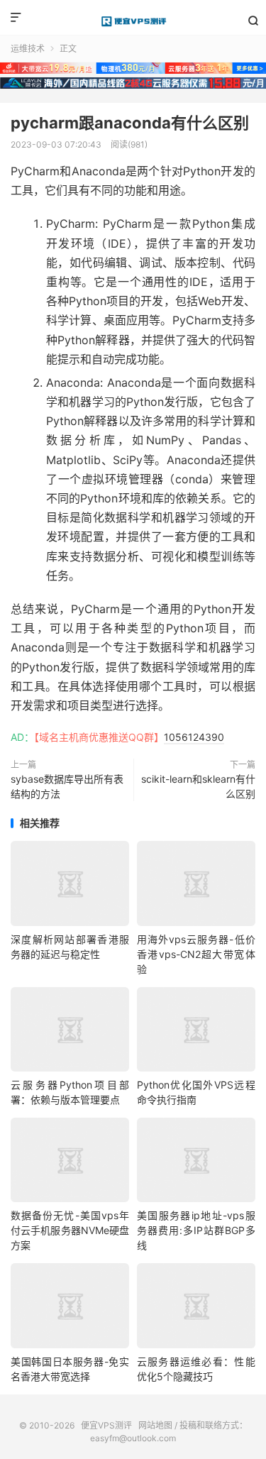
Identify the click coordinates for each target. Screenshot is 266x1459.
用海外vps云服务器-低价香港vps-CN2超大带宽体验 (196, 954)
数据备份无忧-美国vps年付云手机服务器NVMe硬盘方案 (70, 1230)
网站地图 (155, 1425)
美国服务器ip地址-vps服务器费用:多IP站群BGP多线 (196, 1230)
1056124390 (194, 737)
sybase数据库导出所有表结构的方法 (67, 786)
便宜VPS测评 (133, 21)
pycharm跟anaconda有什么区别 (130, 123)
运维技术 (28, 48)
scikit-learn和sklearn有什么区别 (198, 786)
